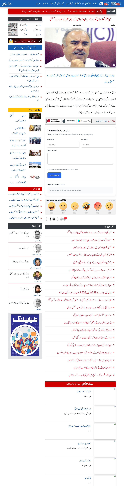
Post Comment (54, 175)
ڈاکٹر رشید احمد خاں (35, 268)
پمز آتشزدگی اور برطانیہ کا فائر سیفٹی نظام (19, 275)
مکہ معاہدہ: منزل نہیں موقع (82, 408)
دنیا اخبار (110, 11)
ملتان (24, 34)
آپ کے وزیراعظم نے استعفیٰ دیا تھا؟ (19, 234)
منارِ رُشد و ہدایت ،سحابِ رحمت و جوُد (79, 426)
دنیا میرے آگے (72, 11)
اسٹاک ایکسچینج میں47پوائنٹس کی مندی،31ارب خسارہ (18, 121)
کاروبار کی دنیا (26, 11)
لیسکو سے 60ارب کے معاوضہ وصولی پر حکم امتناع (24, 54)
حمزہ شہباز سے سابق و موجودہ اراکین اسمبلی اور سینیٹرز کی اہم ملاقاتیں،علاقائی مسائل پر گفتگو (24, 68)
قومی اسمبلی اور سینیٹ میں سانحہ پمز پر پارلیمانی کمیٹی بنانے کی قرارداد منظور (25, 218)
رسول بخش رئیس (36, 254)
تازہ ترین (45, 3)
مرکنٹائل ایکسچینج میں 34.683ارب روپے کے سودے (18, 182)
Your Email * (85, 139)
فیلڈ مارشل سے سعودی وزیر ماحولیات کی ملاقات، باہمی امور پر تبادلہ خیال (25, 200)
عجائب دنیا (83, 11)
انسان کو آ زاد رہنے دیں (84, 391)
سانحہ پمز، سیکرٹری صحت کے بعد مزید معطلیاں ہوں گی (24, 60)
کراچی (37, 34)
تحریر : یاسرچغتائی (87, 396)
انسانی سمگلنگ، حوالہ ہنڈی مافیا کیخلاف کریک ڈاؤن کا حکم (24, 98)
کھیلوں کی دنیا (51, 11)
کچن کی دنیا (88, 478)
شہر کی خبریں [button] (69, 3)
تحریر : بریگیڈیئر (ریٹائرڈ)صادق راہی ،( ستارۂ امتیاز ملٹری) (77, 414)
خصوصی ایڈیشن (86, 3)
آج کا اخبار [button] (53, 3)
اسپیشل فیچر (77, 3)
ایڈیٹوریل (91, 11)
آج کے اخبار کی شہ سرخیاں (23, 47)
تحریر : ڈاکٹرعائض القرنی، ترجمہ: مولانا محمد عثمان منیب (78, 448)
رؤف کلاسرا (38, 241)
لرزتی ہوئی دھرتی (24, 289)
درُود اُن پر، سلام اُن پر (84, 443)
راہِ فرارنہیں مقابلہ (85, 460)
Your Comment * (52, 150)
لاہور (37, 25)
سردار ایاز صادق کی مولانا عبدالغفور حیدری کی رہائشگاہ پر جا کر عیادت (24, 88)
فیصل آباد (22, 25)
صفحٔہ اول (39, 3)
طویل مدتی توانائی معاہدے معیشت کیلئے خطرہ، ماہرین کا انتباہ (18, 170)
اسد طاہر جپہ (37, 282)
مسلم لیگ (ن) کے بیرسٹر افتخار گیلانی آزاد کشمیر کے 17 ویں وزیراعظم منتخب (24, 212)
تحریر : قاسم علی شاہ (86, 466)
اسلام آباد (36, 30)
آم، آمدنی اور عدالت (23, 248)
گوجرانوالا (23, 30)
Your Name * (50, 139)
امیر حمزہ (38, 309)
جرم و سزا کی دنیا (38, 11)
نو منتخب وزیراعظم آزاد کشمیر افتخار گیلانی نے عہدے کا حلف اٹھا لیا (24, 194)
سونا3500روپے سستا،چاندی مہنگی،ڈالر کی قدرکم (18, 133)
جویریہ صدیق (37, 295)
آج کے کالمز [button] (60, 3)
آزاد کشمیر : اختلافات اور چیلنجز (20, 262)
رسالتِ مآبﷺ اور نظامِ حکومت (19, 303)
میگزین (95, 3)
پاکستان (98, 11)
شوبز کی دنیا (61, 11)
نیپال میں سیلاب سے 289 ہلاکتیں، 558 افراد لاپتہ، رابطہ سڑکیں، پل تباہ (24, 78)
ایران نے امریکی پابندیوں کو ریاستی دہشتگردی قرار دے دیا (24, 206)
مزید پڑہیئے (107, 226)
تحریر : (89, 431)
